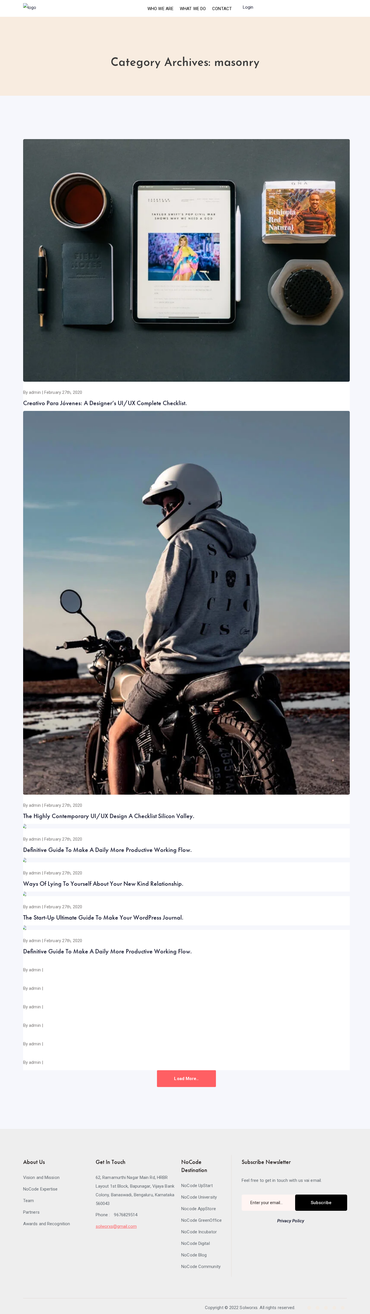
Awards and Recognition (46, 1223)
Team (28, 1200)
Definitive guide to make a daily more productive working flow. (107, 850)
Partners (31, 1212)
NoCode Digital (195, 1243)
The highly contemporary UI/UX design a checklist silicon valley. (109, 816)
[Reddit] (343, 1308)
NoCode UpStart (196, 1185)
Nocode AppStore (198, 1208)
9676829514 (125, 1214)
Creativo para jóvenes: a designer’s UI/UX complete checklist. (105, 403)
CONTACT (222, 8)
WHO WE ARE (160, 8)
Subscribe (321, 1202)
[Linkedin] (326, 1308)
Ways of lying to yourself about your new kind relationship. (103, 883)
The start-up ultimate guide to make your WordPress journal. (103, 917)
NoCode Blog (194, 1255)
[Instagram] (334, 1308)
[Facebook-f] (309, 1308)
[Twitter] (317, 1308)
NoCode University (199, 1197)
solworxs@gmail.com (116, 1226)
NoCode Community (201, 1266)
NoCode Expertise (40, 1189)
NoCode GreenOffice (201, 1220)
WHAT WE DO (193, 8)
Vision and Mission (41, 1177)
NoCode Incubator (199, 1231)
